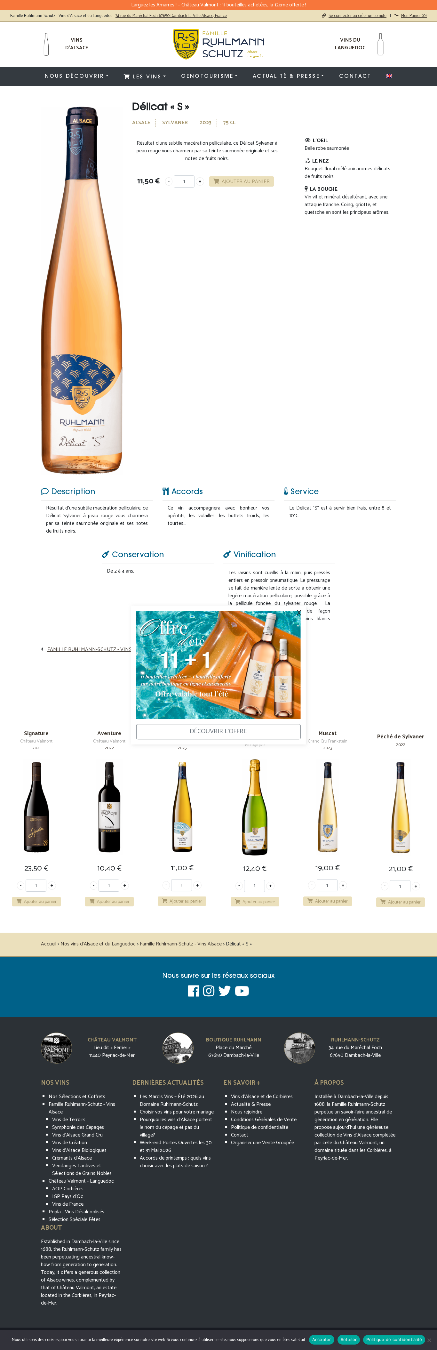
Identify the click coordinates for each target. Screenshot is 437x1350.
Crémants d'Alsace (72, 1158)
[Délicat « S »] (82, 290)
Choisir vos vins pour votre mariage (177, 1112)
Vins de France (67, 1204)
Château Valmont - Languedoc (81, 1181)
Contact (355, 76)
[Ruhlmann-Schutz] (299, 1047)
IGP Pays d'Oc (67, 1196)
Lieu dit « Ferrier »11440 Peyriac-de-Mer (112, 1051)
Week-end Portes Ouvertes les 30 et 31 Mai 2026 (176, 1146)
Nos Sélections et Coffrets (77, 1096)
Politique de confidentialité (259, 1127)
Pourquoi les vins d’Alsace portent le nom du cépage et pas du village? (176, 1127)
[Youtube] (242, 992)
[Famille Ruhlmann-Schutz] (218, 44)
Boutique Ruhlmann (233, 1040)
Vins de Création (69, 1142)
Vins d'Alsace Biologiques (79, 1150)
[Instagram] (208, 992)
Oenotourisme (207, 76)
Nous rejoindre (246, 1112)
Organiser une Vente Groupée (262, 1142)
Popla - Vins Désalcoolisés (76, 1212)
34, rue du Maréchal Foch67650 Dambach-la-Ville (355, 1051)
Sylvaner (175, 122)
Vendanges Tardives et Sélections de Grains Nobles (82, 1169)
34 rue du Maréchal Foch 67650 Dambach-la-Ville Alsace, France (171, 15)
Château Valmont (112, 1040)
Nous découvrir (75, 76)
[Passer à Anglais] (389, 75)
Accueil (48, 944)
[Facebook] (193, 992)
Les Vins (146, 77)
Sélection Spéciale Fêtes (74, 1219)
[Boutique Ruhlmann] (178, 1047)
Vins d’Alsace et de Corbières (262, 1096)
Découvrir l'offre (218, 731)
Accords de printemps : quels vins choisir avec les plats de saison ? (175, 1162)
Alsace (141, 122)
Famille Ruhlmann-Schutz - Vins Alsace (99, 649)
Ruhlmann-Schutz (355, 1040)
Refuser (349, 1339)
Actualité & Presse (286, 76)
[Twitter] (224, 992)
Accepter (321, 1339)
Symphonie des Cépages (78, 1127)
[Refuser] (429, 1340)
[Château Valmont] (56, 1047)
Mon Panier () (414, 15)
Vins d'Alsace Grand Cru (77, 1135)
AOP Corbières (67, 1189)
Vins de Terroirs (68, 1119)
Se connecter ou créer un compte (357, 15)
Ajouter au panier (246, 181)
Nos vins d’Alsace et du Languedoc (98, 944)
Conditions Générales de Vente (264, 1119)
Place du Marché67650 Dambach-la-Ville (233, 1051)
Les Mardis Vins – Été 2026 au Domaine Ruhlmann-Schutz (172, 1100)
